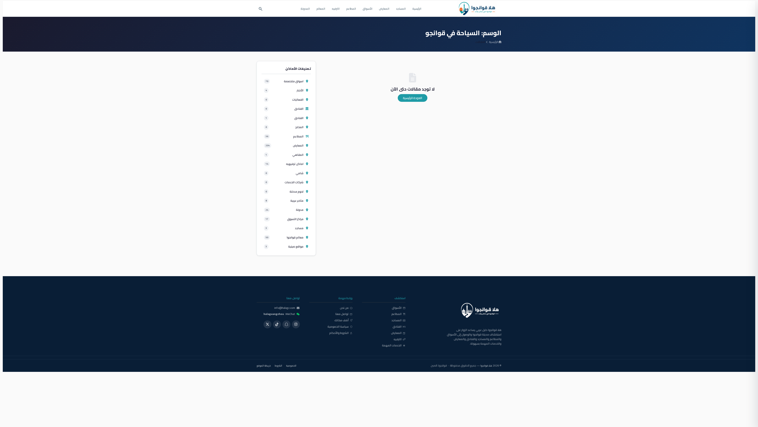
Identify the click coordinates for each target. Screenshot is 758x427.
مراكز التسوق (284, 219)
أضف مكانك (343, 320)
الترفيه (336, 8)
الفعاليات (284, 99)
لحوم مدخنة (284, 191)
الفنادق (284, 108)
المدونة (305, 8)
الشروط (278, 366)
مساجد (284, 228)
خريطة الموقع (264, 366)
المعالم (320, 8)
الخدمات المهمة (393, 345)
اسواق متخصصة (284, 81)
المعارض (384, 8)
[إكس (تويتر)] (267, 324)
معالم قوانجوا (284, 237)
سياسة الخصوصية (340, 326)
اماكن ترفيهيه (284, 163)
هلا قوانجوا (486, 365)
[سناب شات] (286, 324)
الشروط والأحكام (341, 333)
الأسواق (367, 8)
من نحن (346, 308)
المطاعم (351, 8)
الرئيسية (416, 8)
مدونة (284, 209)
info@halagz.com (284, 308)
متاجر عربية (284, 200)
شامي (284, 173)
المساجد (401, 8)
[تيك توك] (277, 324)
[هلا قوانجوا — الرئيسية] (458, 310)
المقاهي (284, 154)
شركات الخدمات (284, 182)
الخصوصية (291, 366)
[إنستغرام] (296, 324)
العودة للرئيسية (412, 98)
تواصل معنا (344, 314)
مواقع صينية (284, 246)
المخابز (284, 127)
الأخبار (284, 90)
